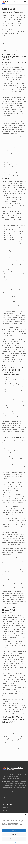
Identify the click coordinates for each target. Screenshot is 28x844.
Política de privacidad (15, 842)
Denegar (14, 834)
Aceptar (14, 830)
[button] (25, 814)
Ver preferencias (14, 839)
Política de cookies (7, 842)
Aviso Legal (22, 842)
